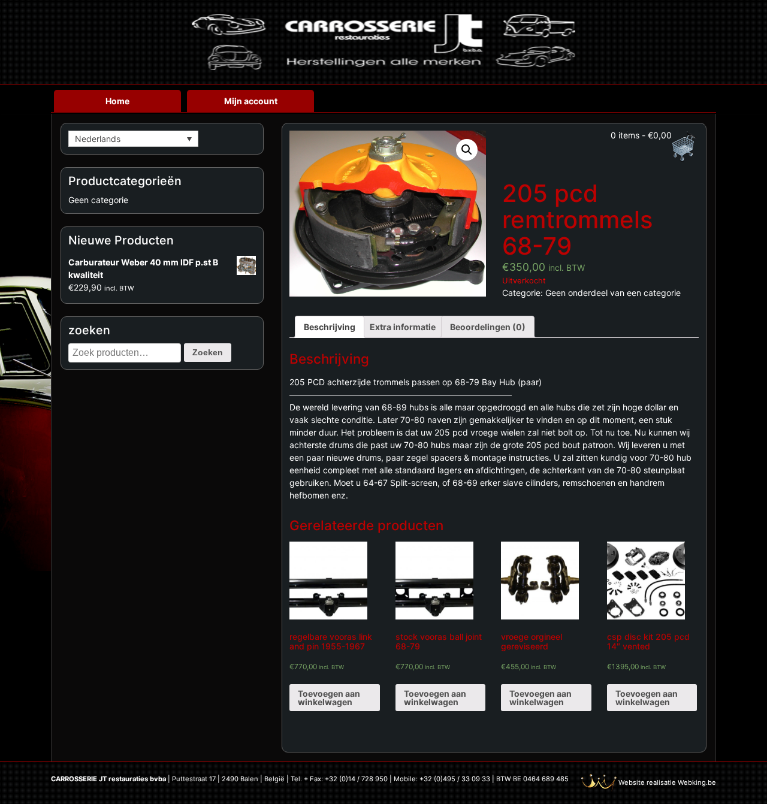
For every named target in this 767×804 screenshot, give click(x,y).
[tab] (329, 327)
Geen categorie (98, 200)
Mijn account (250, 101)
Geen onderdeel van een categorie (613, 293)
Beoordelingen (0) (488, 327)
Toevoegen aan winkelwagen (329, 697)
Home (117, 101)
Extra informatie (403, 327)
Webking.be (697, 782)
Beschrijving (329, 327)
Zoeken (207, 352)
